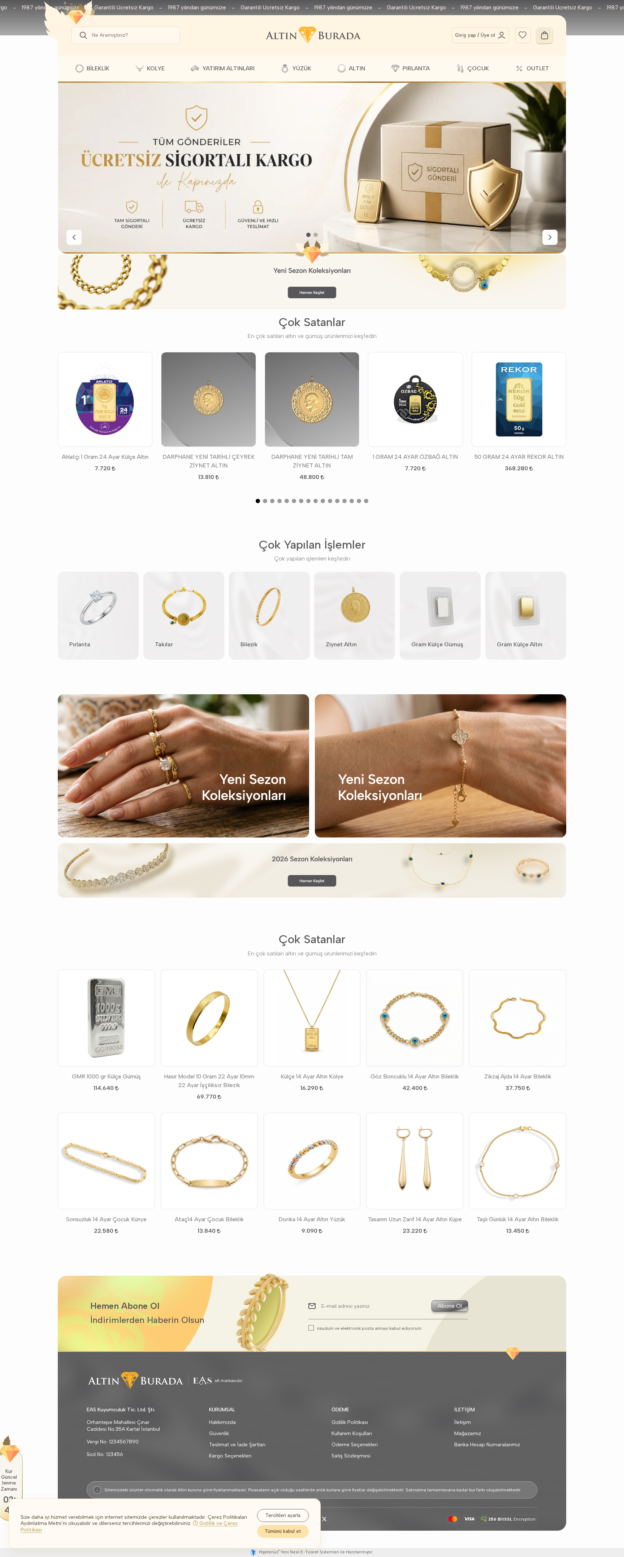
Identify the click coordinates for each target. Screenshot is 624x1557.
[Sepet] (544, 35)
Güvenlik (219, 1433)
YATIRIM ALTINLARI (228, 68)
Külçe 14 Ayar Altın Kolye (312, 1076)
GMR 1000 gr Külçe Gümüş (106, 1076)
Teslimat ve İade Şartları (237, 1445)
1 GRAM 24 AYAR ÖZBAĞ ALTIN (415, 456)
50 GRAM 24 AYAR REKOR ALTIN (519, 456)
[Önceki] (74, 237)
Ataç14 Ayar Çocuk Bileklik (209, 1219)
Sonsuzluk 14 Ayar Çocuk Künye (106, 1219)
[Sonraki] (550, 237)
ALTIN (357, 68)
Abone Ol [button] (450, 1305)
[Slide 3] (272, 501)
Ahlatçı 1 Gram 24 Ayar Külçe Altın (105, 456)
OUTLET (537, 68)
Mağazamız (467, 1433)
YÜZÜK (301, 68)
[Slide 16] (366, 501)
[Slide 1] (308, 235)
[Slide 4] (279, 501)
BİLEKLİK (98, 68)
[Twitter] (324, 1519)
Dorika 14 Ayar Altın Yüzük (311, 1219)
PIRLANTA (416, 68)
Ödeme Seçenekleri (355, 1445)
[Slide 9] (315, 501)
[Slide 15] (359, 501)
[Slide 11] (330, 501)
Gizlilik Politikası (350, 1422)
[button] (82, 35)
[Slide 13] (344, 501)
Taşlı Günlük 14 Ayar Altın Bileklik (518, 1219)
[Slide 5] (287, 501)
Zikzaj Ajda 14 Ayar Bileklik (517, 1076)
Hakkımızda (222, 1422)
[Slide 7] (301, 501)
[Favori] (522, 34)
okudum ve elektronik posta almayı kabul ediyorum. (369, 1328)
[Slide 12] (337, 501)
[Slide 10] (323, 501)
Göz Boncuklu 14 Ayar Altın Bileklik (414, 1076)
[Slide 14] (352, 501)
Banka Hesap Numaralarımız (487, 1445)
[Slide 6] (294, 501)
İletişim (462, 1422)
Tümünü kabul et (283, 1531)
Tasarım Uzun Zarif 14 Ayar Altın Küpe (415, 1219)
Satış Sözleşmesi (351, 1456)
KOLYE (156, 68)
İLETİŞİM (464, 1410)
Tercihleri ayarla (282, 1515)
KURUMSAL (222, 1410)
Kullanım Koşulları (352, 1433)
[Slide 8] (308, 501)
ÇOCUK (478, 68)
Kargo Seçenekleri (230, 1456)
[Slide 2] (315, 235)
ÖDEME (340, 1410)
